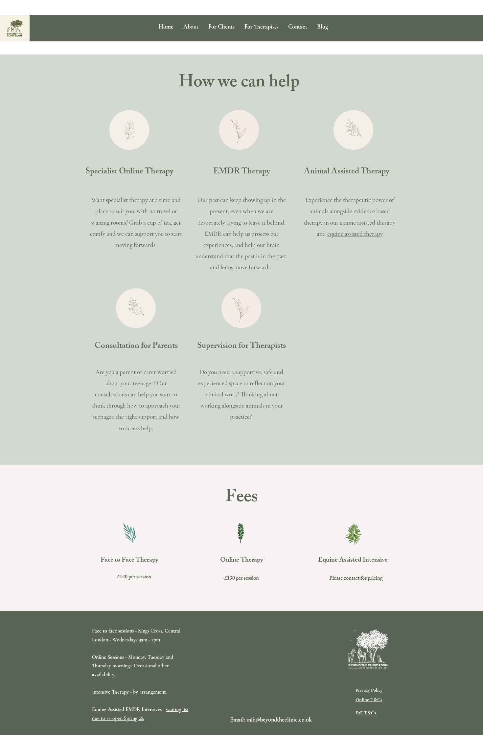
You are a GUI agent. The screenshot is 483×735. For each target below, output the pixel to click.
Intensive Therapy (110, 692)
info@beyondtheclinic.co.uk (279, 719)
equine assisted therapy (355, 233)
